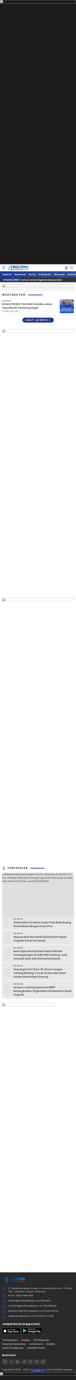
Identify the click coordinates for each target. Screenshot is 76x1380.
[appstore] (11, 1333)
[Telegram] (24, 1361)
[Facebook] (5, 1361)
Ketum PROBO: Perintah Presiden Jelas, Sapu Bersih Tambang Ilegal (27, 306)
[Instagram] (30, 1361)
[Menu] (4, 267)
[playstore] (31, 1333)
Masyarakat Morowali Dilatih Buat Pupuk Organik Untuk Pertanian (39, 938)
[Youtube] (37, 1361)
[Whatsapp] (18, 1361)
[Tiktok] (43, 1361)
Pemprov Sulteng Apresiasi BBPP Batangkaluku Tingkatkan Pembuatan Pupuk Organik (42, 991)
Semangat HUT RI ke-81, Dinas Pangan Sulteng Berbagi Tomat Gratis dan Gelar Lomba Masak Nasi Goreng (39, 973)
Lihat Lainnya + (38, 320)
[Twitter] (11, 1361)
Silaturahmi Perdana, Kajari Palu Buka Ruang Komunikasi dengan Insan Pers (42, 924)
